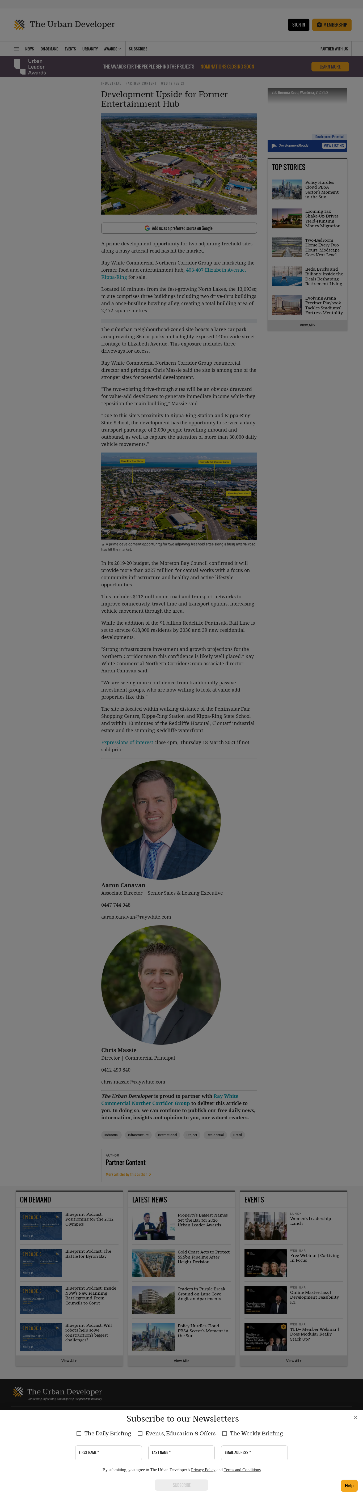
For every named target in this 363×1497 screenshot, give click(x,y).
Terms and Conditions (242, 1470)
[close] (355, 1417)
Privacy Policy (203, 1470)
